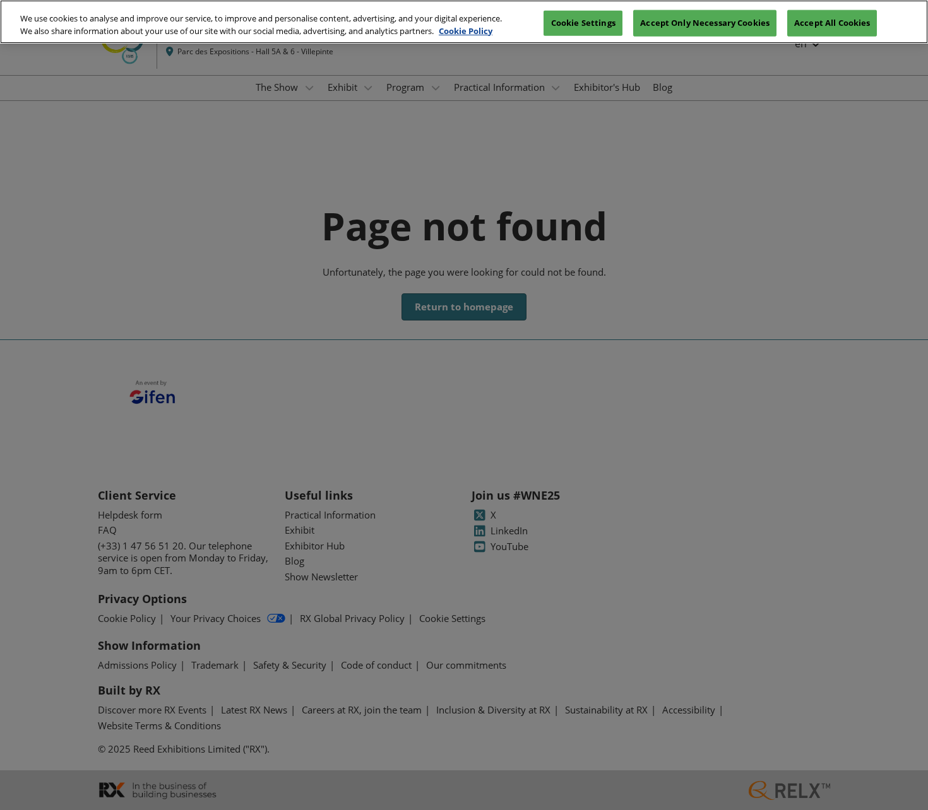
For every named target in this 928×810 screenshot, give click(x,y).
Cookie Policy (465, 31)
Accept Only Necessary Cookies (705, 22)
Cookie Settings (583, 22)
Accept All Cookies (832, 22)
